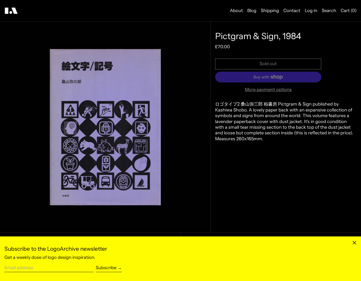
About (236, 10)
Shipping (270, 10)
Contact (291, 10)
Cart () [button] (349, 10)
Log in (311, 10)
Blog (251, 10)
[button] (105, 127)
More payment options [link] (268, 89)
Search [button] (329, 10)
